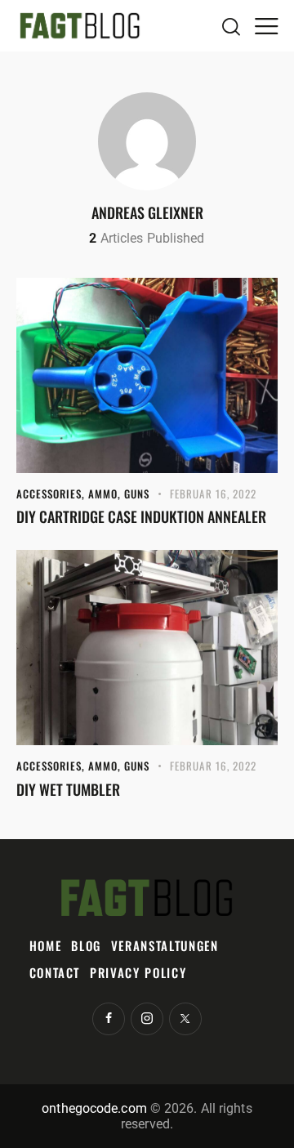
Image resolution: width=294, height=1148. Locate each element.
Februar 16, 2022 (213, 493)
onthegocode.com (94, 1108)
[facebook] (108, 1019)
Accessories (49, 493)
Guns (136, 493)
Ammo (103, 493)
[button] (266, 25)
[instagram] (147, 1019)
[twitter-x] (185, 1019)
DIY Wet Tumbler (68, 789)
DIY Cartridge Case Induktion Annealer (141, 516)
